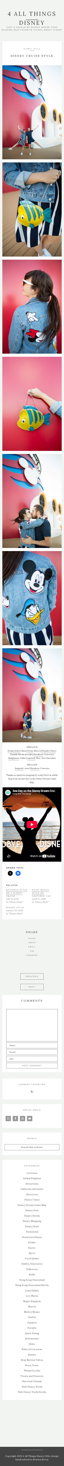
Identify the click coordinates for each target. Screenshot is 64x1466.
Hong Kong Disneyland (32, 1280)
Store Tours (32, 1365)
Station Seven (40, 1459)
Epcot (32, 1253)
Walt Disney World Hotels (32, 1392)
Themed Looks (32, 1370)
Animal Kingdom (32, 1178)
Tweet (32, 943)
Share (32, 938)
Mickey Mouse (32, 1312)
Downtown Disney (32, 1237)
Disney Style (32, 49)
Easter (32, 1248)
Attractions (32, 1183)
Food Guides (32, 1258)
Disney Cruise (32, 1199)
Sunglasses (13, 758)
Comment (32, 955)
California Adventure (32, 1189)
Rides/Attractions (32, 1349)
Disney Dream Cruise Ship (32, 1205)
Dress (30, 751)
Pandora (32, 1322)
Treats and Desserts (32, 1376)
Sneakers (38, 754)
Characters (32, 1194)
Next (32, 987)
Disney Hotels (32, 1216)
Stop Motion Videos (32, 1360)
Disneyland (32, 1231)
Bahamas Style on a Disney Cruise (16, 893)
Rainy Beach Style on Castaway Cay (41, 893)
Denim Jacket (14, 751)
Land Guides (32, 1290)
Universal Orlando (32, 1381)
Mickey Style (15, 907)
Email (32, 947)
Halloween (32, 1269)
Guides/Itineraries (32, 1264)
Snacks (32, 1354)
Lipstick (31, 758)
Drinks (32, 1242)
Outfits (32, 1317)
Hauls (32, 1274)
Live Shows (32, 1296)
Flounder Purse (48, 751)
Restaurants (32, 1338)
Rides (32, 1344)
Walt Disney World (32, 1386)
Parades (32, 1328)
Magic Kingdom (32, 1301)
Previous (32, 976)
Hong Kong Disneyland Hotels (32, 1285)
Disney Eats (32, 1210)
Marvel (32, 1306)
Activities (32, 1173)
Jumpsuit (19, 768)
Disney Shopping (32, 1221)
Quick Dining (32, 1333)
